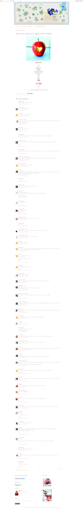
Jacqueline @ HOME (21, 361)
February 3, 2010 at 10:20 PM (23, 238)
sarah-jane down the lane (22, 293)
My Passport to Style (21, 301)
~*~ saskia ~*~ (20, 279)
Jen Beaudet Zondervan (22, 340)
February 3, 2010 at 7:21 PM (22, 160)
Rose (19, 241)
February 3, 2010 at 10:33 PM (23, 251)
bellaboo (19, 265)
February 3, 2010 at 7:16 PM (22, 137)
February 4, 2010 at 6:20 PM (23, 458)
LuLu (19, 427)
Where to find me (27, 26)
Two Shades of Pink (21, 119)
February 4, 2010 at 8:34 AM (23, 357)
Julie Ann (20, 334)
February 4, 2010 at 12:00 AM (23, 276)
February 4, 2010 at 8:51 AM (22, 365)
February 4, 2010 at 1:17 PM (22, 418)
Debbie (19, 113)
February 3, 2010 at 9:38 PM (23, 226)
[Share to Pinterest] (32, 93)
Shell (19, 384)
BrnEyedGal (20, 209)
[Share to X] (29, 93)
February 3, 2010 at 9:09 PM (23, 187)
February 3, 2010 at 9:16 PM (23, 197)
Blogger (58, 507)
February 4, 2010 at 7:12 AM (22, 343)
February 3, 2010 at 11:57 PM (23, 270)
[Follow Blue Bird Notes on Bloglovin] (20, 479)
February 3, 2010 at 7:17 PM (22, 146)
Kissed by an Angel (21, 390)
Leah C (19, 346)
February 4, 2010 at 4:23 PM (23, 450)
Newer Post (18, 468)
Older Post (59, 468)
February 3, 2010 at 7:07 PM (22, 131)
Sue (19, 397)
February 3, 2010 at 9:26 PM (23, 205)
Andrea (19, 127)
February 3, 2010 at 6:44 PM (23, 110)
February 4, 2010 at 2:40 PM (23, 434)
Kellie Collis (20, 273)
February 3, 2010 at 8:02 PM (23, 175)
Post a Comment (20, 466)
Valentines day (24, 94)
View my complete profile (23, 492)
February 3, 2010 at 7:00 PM (22, 124)
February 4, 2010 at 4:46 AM (23, 318)
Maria (19, 190)
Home (18, 26)
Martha (19, 308)
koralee (21, 490)
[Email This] (27, 93)
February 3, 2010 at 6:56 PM (23, 116)
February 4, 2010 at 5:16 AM (23, 324)
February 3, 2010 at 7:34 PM (23, 166)
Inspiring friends (40, 26)
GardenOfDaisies (21, 217)
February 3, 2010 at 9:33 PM (23, 213)
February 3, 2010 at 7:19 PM (22, 153)
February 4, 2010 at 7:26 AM (23, 350)
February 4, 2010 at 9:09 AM (23, 373)
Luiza (19, 254)
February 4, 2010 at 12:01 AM (23, 282)
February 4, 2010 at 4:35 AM (23, 312)
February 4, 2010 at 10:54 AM (23, 381)
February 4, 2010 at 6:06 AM (23, 331)
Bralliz (19, 411)
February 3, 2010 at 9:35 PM (23, 219)
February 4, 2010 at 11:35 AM (23, 394)
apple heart (20, 94)
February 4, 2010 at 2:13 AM (23, 298)
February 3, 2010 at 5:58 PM (23, 104)
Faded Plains (20, 405)
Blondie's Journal (21, 140)
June (19, 453)
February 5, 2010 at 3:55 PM (23, 464)
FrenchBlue (20, 437)
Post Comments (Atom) (24, 470)
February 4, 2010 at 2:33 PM (23, 424)
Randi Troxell (20, 184)
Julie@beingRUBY (21, 285)
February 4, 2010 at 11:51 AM (23, 402)
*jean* (19, 321)
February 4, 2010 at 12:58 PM (23, 408)
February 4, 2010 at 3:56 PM (23, 444)
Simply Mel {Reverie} (21, 229)
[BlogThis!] (28, 93)
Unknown (20, 247)
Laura (19, 377)
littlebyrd (19, 421)
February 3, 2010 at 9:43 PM (23, 232)
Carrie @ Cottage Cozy (22, 235)
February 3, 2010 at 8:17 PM (22, 181)
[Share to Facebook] (30, 93)
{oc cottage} (20, 201)
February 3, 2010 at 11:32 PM (23, 262)
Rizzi (19, 169)
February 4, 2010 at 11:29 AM (23, 387)
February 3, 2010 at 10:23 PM (23, 244)
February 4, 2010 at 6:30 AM (23, 337)
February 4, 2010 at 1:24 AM (22, 290)
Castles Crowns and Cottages (23, 156)
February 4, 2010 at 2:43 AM (23, 305)
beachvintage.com (21, 163)
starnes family (20, 107)
